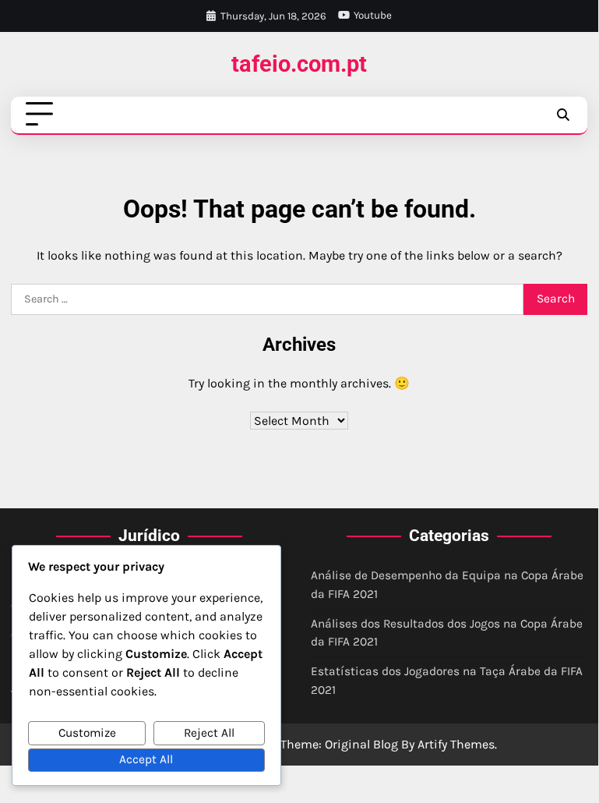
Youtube (373, 15)
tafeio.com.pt (299, 64)
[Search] (562, 115)
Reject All (209, 733)
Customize (87, 733)
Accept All (146, 759)
